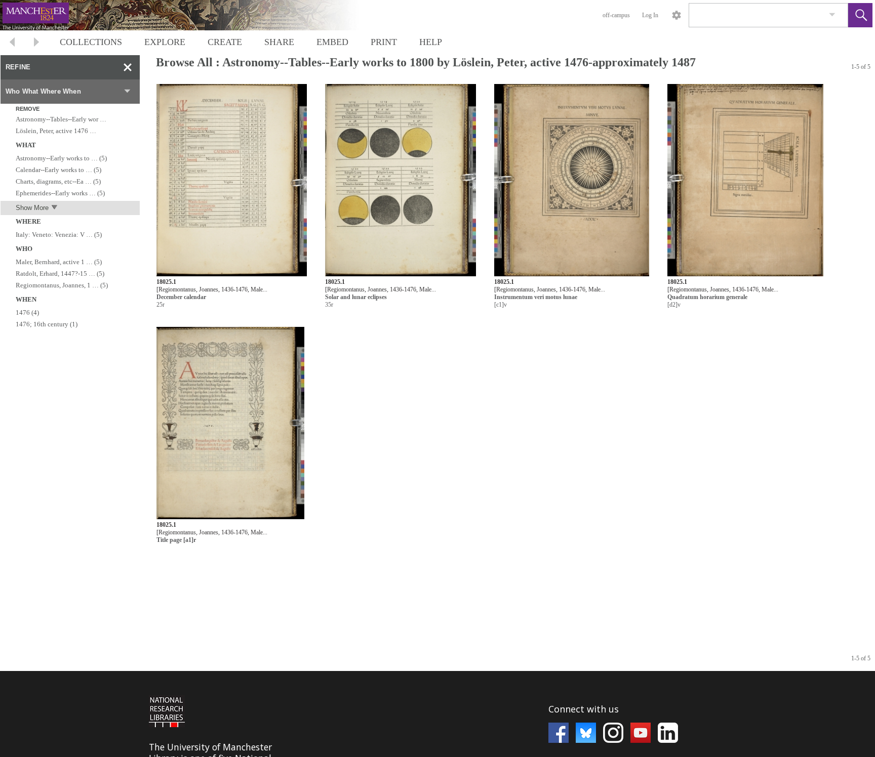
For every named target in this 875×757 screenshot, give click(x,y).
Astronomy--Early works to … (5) (61, 158)
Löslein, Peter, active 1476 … (56, 131)
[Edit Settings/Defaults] (676, 15)
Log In (650, 15)
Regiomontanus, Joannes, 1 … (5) (62, 285)
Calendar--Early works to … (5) (58, 170)
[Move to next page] (36, 43)
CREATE (225, 42)
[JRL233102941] (231, 180)
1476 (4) (27, 312)
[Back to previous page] (12, 43)
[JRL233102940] (230, 423)
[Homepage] (191, 15)
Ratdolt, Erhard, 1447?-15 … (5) (60, 273)
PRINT (384, 42)
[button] (860, 15)
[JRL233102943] (571, 180)
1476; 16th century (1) (46, 324)
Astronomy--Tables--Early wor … (61, 119)
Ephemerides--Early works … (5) (60, 193)
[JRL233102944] (745, 180)
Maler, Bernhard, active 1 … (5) (59, 262)
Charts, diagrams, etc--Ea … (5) (58, 181)
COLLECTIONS (91, 42)
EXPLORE (164, 42)
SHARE (279, 42)
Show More (32, 208)
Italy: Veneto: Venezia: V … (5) (59, 234)
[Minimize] (127, 67)
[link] (832, 15)
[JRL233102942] (400, 180)
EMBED (332, 42)
